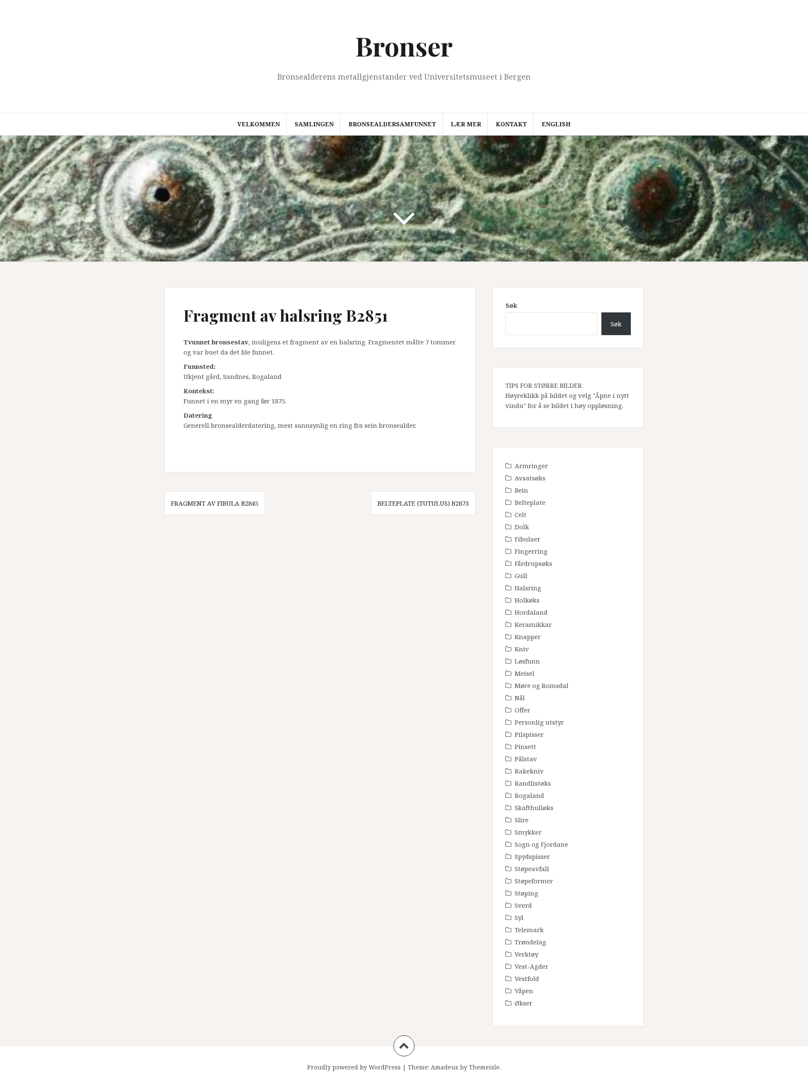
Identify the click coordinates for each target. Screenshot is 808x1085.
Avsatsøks (530, 478)
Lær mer (466, 124)
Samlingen (314, 124)
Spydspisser (532, 856)
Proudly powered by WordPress (354, 1067)
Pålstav (526, 758)
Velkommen (258, 124)
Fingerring (531, 551)
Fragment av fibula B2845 (214, 503)
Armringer (531, 465)
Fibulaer (527, 539)
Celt (520, 514)
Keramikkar (533, 624)
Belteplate (530, 502)
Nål (520, 697)
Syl (519, 917)
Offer (522, 710)
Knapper (528, 636)
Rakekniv (529, 771)
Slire (522, 820)
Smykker (528, 832)
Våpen (524, 990)
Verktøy (526, 954)
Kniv (522, 649)
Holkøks (527, 600)
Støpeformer (534, 881)
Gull (521, 575)
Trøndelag (530, 942)
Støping (526, 893)
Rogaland (529, 795)
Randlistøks (533, 783)
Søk (511, 305)
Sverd (523, 905)
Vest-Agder (531, 966)
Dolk (522, 527)
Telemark (529, 929)
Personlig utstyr (539, 722)
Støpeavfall (532, 868)
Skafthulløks (534, 807)
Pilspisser (529, 734)
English (556, 124)
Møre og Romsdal (542, 685)
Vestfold (527, 978)
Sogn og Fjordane (541, 844)
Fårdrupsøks (533, 563)
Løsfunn (527, 661)
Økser (523, 1003)
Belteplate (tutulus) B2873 (423, 503)
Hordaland (531, 612)
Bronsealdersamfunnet (392, 124)
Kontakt (511, 124)
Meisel (524, 673)
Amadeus (444, 1067)
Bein (521, 490)
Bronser (404, 45)
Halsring (528, 588)
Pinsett (525, 746)
